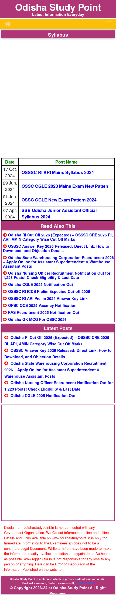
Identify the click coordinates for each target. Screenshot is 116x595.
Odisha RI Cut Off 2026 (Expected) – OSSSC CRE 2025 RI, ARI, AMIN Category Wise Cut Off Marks (58, 237)
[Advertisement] (58, 98)
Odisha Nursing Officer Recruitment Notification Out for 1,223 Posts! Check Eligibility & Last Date (56, 275)
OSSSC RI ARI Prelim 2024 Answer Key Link (48, 298)
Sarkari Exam (85, 583)
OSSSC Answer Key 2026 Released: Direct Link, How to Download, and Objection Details (56, 248)
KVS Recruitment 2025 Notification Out (43, 312)
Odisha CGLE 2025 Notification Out (40, 284)
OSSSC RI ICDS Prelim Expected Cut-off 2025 (49, 291)
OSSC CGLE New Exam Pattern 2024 (59, 200)
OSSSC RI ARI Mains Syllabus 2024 (58, 172)
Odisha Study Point (58, 7)
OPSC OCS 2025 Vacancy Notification (42, 305)
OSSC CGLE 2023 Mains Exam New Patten (65, 186)
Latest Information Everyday (58, 14)
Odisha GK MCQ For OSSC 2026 (37, 319)
